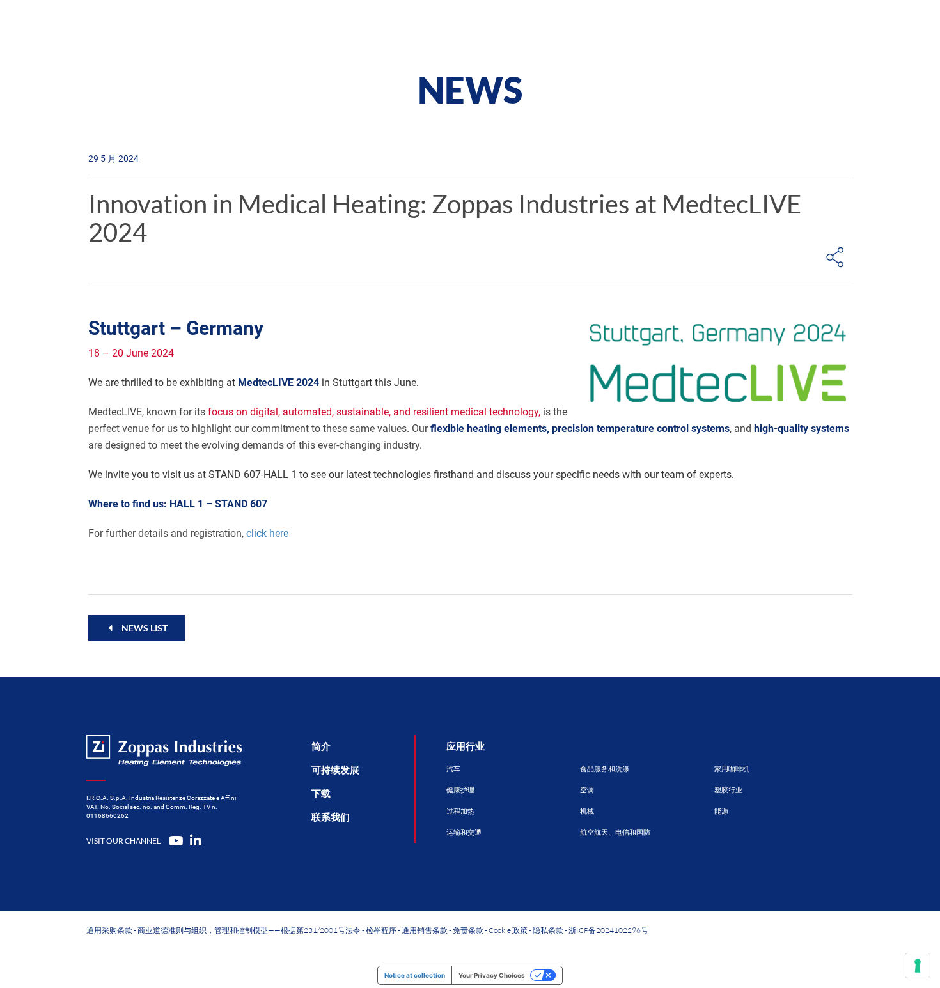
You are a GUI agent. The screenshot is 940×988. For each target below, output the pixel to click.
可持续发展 (335, 770)
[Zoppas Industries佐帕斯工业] (192, 29)
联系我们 (718, 28)
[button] (136, 627)
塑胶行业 (728, 790)
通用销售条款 (425, 930)
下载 (321, 793)
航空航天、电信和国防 (615, 832)
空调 (587, 790)
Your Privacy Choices (491, 975)
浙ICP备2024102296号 (608, 930)
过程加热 (460, 811)
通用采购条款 (109, 930)
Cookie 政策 (508, 930)
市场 (506, 28)
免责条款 (468, 930)
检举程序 (381, 930)
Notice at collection (414, 975)
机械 (587, 811)
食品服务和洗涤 (604, 769)
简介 (321, 746)
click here (267, 533)
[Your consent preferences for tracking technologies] (917, 965)
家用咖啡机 (731, 769)
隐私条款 (548, 930)
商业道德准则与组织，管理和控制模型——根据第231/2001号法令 (249, 930)
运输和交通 (464, 832)
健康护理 (460, 790)
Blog (640, 28)
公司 (572, 28)
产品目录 (342, 28)
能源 (721, 811)
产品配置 (429, 28)
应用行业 (465, 746)
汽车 (453, 769)
